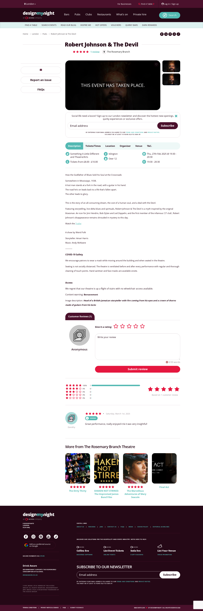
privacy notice (153, 132)
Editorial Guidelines (161, 527)
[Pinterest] (41, 537)
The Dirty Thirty (77, 490)
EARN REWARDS (149, 25)
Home (25, 34)
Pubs (77, 14)
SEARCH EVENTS (49, 25)
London (35, 34)
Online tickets (109, 555)
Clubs (88, 14)
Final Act (164, 487)
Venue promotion (164, 555)
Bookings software (85, 555)
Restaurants (104, 14)
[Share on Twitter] (166, 34)
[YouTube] (48, 537)
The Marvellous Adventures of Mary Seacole (135, 494)
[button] (86, 52)
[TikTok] (56, 537)
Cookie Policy (143, 527)
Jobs (101, 527)
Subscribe (167, 125)
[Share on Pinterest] (170, 34)
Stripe (42, 556)
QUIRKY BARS (131, 25)
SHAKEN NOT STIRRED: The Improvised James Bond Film (106, 494)
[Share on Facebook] (162, 34)
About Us (80, 527)
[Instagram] (33, 537)
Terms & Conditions (30, 608)
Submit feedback (77, 608)
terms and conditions (135, 132)
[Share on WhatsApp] (174, 34)
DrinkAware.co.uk (30, 575)
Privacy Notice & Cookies (50, 608)
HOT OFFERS (101, 25)
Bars (66, 14)
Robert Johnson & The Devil (63, 34)
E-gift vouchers (136, 555)
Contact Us (111, 527)
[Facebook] (26, 537)
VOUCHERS (116, 25)
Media (131, 527)
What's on (122, 14)
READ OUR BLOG (68, 25)
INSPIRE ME (85, 25)
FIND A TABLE (31, 25)
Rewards (91, 527)
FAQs (40, 89)
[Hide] (176, 116)
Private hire (139, 14)
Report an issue (41, 80)
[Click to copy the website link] (178, 34)
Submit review (138, 369)
